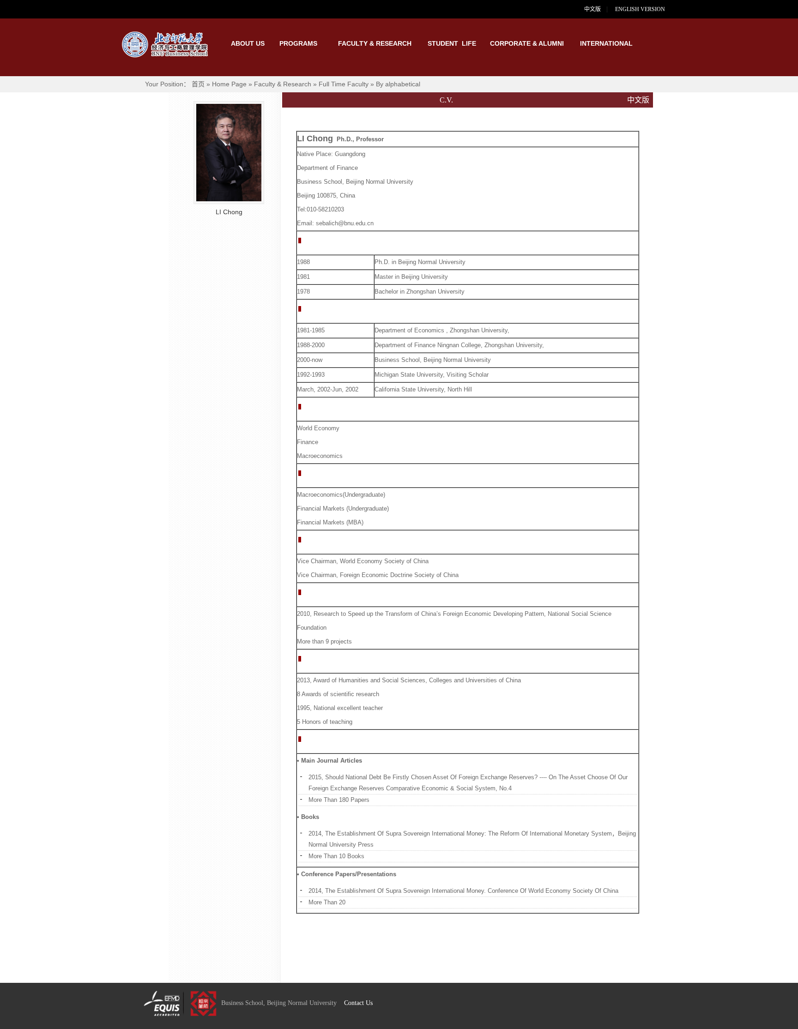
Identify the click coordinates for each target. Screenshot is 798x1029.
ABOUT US (248, 43)
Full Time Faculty (344, 84)
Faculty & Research (282, 84)
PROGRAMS (298, 43)
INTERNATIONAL (604, 43)
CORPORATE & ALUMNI (527, 43)
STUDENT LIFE (452, 43)
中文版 (592, 9)
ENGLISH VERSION (645, 9)
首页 (198, 84)
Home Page (229, 84)
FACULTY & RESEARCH (374, 43)
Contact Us (358, 1002)
